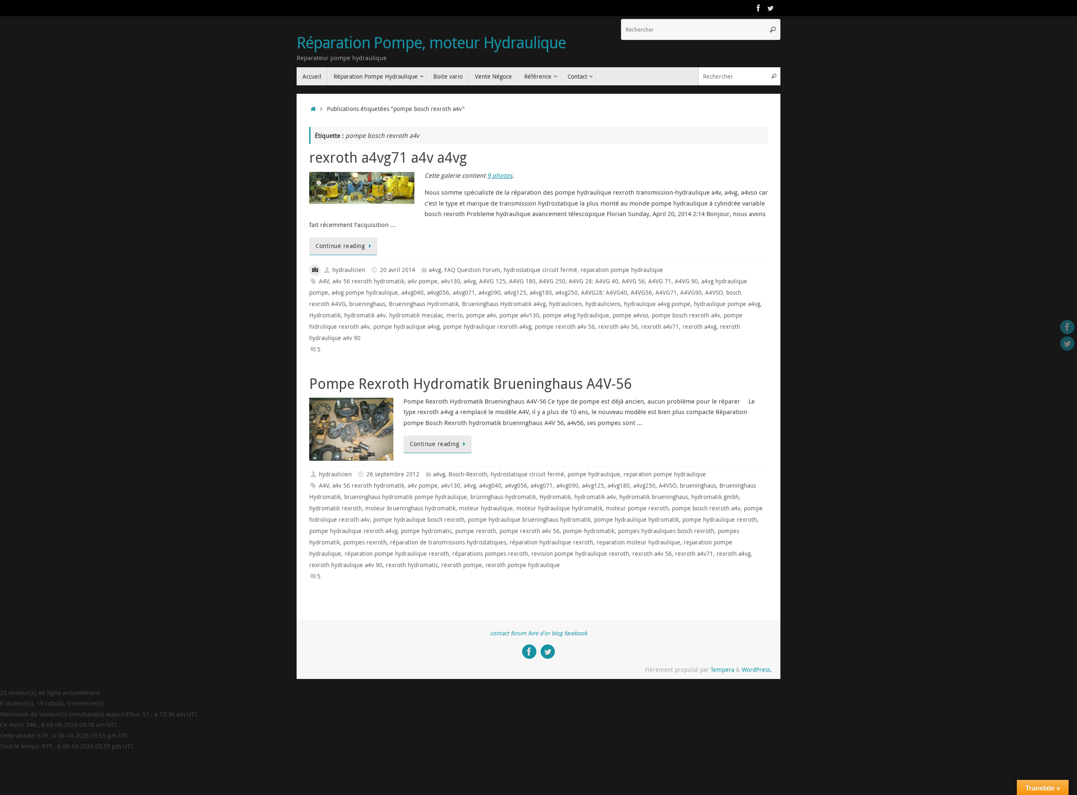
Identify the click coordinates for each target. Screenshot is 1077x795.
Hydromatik (325, 315)
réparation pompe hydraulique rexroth (397, 553)
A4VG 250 (552, 281)
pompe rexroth (475, 531)
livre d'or (539, 633)
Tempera (722, 670)
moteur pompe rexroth (637, 508)
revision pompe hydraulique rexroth (580, 553)
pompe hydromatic (426, 531)
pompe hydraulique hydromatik (636, 519)
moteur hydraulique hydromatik (559, 508)
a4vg (435, 270)
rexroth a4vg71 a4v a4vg (388, 157)
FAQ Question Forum (472, 270)
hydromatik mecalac (416, 315)
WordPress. (757, 670)
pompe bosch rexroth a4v (686, 315)
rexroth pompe (461, 565)
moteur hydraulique (486, 508)
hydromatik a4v (365, 315)
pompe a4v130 (519, 315)
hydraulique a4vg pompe (657, 304)
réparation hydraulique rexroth (551, 542)
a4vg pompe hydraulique (365, 292)
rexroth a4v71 (660, 326)
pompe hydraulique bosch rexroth (418, 519)
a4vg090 (489, 292)
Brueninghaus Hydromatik (424, 304)
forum (518, 633)
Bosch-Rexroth (467, 474)
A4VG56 (641, 292)
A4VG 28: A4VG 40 (593, 281)
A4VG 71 (659, 281)
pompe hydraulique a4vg (406, 326)
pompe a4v (481, 315)
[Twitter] (770, 8)
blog (557, 633)
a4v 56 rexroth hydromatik (368, 281)
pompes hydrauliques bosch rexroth (666, 531)
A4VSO (714, 292)
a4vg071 (464, 292)
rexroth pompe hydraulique (522, 565)
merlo (454, 315)
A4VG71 (666, 292)
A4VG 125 (492, 281)
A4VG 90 (686, 281)
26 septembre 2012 (392, 474)
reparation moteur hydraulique (638, 542)
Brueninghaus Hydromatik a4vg (504, 304)
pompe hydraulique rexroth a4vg (487, 326)
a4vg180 (541, 292)
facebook (575, 633)
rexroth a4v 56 (618, 326)
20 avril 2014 (397, 270)
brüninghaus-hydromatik (503, 497)
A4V (324, 281)
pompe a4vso (630, 315)
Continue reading (340, 246)
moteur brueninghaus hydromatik (410, 508)
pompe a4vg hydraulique (576, 315)
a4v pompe (423, 281)
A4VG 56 (633, 281)
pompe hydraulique (594, 474)
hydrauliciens (603, 304)
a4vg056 (438, 292)
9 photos (499, 175)
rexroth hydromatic (412, 565)
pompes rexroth (365, 542)
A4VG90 (691, 292)
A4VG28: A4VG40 (604, 292)
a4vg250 (566, 292)
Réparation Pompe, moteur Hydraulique (431, 42)
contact (499, 633)
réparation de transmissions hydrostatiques (448, 542)
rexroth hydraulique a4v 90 (345, 565)
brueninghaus (367, 304)
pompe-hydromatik (589, 531)
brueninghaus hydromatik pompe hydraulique (405, 497)
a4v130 (450, 281)
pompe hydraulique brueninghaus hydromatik (529, 519)
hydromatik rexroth (335, 508)
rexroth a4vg (699, 326)
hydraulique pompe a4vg (727, 304)
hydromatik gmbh (715, 497)
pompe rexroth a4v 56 (565, 326)
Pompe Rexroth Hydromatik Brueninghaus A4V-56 (470, 383)
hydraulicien (348, 270)
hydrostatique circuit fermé (540, 270)
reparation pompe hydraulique (622, 270)
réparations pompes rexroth (490, 553)
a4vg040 (412, 292)
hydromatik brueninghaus (653, 497)
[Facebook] (758, 8)
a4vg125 (515, 292)
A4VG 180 (522, 281)
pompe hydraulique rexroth (719, 519)
